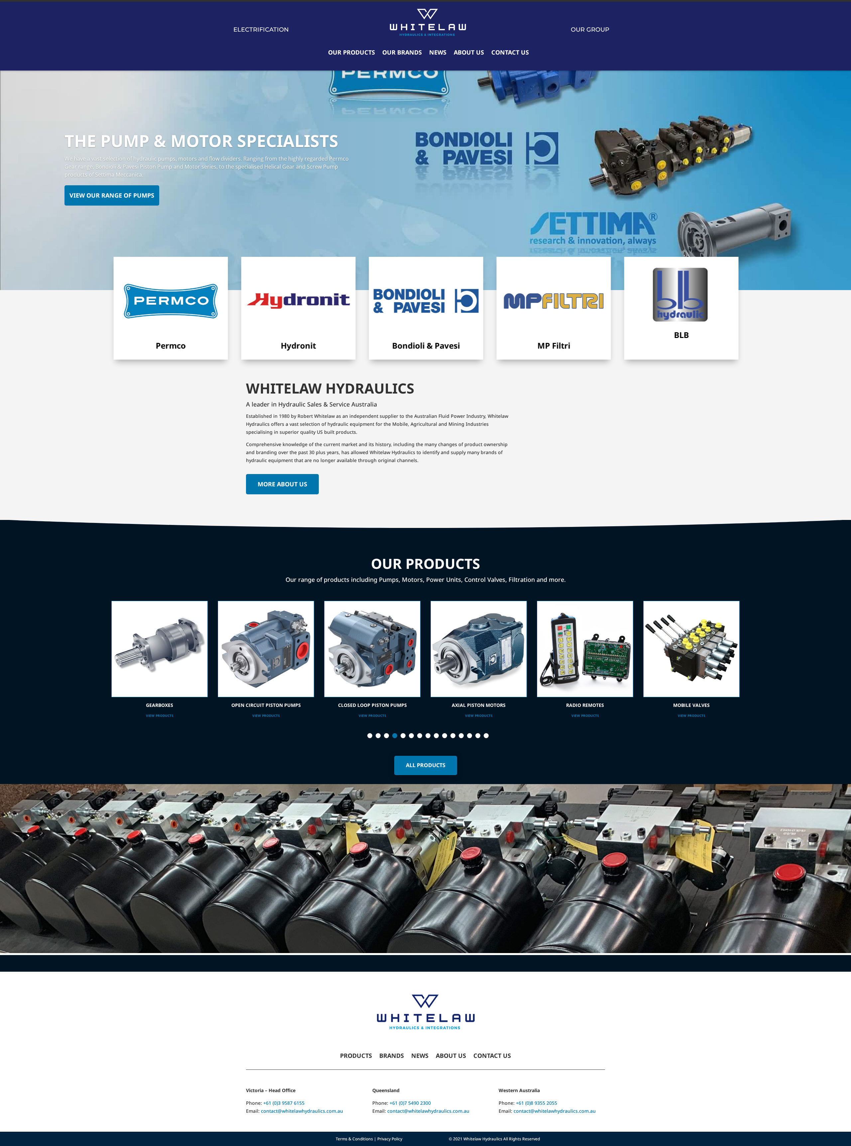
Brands (391, 1056)
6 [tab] (411, 735)
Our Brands (402, 52)
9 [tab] (436, 735)
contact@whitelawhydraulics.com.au (302, 1111)
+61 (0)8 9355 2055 (536, 1103)
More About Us (282, 484)
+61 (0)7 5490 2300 (410, 1103)
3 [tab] (386, 735)
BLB (622, 334)
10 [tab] (444, 735)
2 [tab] (378, 735)
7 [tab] (419, 735)
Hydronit (240, 345)
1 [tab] (369, 735)
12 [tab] (461, 735)
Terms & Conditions (354, 1139)
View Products (160, 715)
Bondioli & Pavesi (368, 345)
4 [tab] (394, 735)
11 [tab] (452, 735)
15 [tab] (486, 735)
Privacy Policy (389, 1139)
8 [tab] (428, 735)
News (437, 52)
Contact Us (510, 52)
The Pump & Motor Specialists (201, 140)
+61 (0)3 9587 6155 (283, 1103)
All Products (425, 765)
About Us (469, 52)
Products (356, 1056)
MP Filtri (495, 345)
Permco (112, 345)
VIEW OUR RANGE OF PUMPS (111, 195)
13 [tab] (469, 735)
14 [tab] (477, 735)
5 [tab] (403, 735)
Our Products (351, 52)
